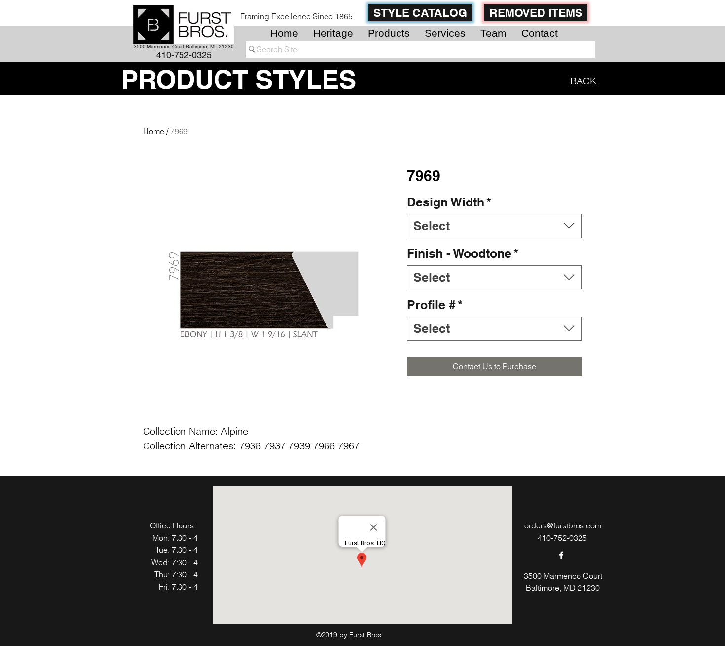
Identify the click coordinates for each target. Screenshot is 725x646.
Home (153, 131)
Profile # (435, 304)
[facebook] (561, 555)
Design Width (449, 202)
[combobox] (494, 226)
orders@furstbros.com (562, 525)
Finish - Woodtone (462, 253)
